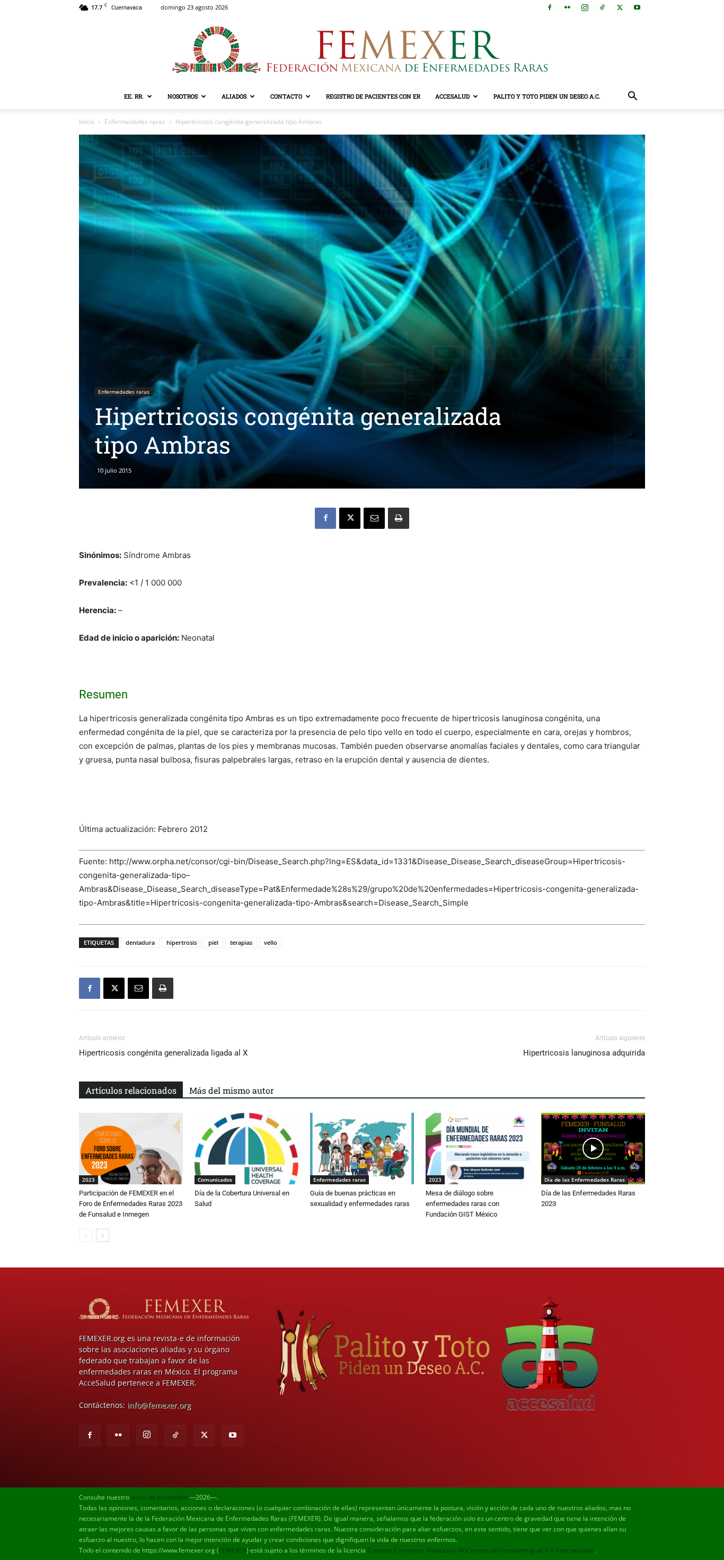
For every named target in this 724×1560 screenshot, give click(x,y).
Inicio (86, 121)
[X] (620, 7)
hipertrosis (181, 942)
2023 (88, 1179)
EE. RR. (134, 96)
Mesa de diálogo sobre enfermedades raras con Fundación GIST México (462, 1203)
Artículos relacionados (130, 1090)
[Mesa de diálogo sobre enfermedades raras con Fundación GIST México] (477, 1148)
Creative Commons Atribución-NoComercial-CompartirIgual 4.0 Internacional (480, 1550)
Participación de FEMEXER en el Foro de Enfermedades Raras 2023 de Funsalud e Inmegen (130, 1203)
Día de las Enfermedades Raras (584, 1179)
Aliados (234, 96)
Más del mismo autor (231, 1090)
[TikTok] (602, 7)
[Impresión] (398, 518)
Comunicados (215, 1179)
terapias (241, 942)
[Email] (374, 518)
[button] (632, 97)
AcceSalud (452, 96)
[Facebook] (550, 7)
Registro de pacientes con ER (373, 96)
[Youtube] (637, 7)
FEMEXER (232, 1550)
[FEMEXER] (362, 50)
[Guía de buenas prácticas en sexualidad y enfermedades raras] (362, 1148)
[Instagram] (585, 7)
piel (213, 942)
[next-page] (102, 1235)
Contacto (286, 96)
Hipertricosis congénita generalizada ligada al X (163, 1053)
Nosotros (182, 96)
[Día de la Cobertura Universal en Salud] (246, 1148)
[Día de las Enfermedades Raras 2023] (593, 1148)
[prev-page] (85, 1235)
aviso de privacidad (159, 1497)
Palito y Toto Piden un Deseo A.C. (547, 96)
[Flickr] (567, 7)
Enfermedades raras (134, 121)
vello (270, 942)
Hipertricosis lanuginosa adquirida (584, 1053)
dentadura (140, 942)
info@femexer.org (159, 1405)
